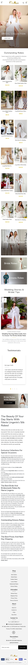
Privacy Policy (14, 598)
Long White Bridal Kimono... (7, 136)
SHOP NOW (7, 38)
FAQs (14, 612)
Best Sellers (14, 574)
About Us (14, 607)
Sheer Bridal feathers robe (21, 83)
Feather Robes (14, 579)
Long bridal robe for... (7, 166)
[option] (14, 26)
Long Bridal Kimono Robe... (20, 111)
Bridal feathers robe (7, 219)
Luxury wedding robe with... (7, 82)
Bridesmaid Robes (14, 584)
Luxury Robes (14, 581)
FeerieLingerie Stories (14, 331)
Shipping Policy (14, 596)
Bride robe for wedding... (20, 140)
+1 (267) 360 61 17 (14, 622)
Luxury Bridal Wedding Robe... (7, 112)
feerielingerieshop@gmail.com (15, 624)
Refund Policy (14, 593)
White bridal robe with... (20, 193)
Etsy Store (14, 614)
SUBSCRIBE (23, 647)
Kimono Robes (14, 586)
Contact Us (14, 610)
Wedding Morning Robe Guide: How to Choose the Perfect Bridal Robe (14, 335)
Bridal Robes (14, 577)
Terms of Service (14, 600)
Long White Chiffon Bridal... (21, 164)
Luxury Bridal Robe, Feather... (7, 190)
